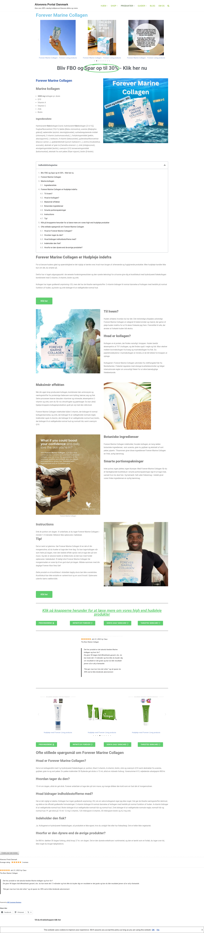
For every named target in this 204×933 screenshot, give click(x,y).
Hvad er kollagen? (51, 198)
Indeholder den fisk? (52, 243)
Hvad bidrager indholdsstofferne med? (60, 239)
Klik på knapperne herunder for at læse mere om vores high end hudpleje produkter (75, 223)
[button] (117, 5)
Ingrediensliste (50, 185)
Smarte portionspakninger (55, 210)
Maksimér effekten (52, 202)
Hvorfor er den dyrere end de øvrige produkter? (63, 247)
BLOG (152, 6)
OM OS (161, 6)
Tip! (45, 218)
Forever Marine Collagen (54, 81)
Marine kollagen (47, 181)
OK (153, 930)
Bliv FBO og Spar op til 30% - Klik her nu (57, 173)
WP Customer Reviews (14, 902)
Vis (158, 930)
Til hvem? (48, 194)
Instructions (49, 214)
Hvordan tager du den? (53, 235)
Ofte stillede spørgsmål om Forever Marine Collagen (62, 227)
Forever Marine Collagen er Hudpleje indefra (59, 189)
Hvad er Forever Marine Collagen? (58, 231)
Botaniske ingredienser (53, 206)
